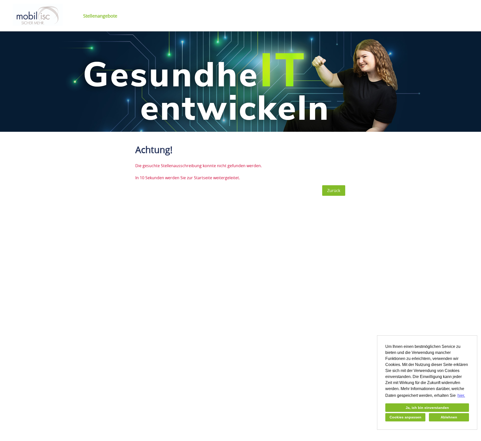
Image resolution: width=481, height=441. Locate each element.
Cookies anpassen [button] (405, 417)
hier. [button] (461, 395)
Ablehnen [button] (449, 417)
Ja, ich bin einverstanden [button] (427, 408)
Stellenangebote (100, 16)
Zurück (333, 190)
